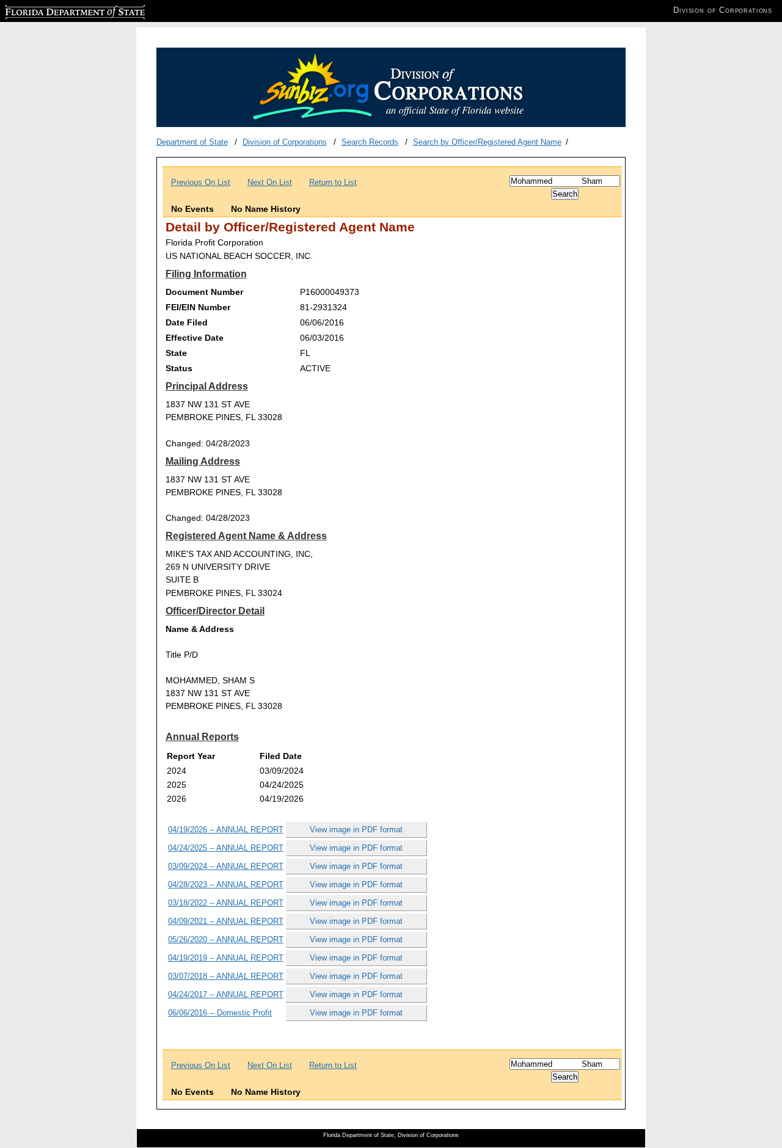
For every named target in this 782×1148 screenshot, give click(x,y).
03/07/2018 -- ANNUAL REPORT (225, 976)
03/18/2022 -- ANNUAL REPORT (225, 902)
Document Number (204, 292)
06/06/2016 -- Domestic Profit (220, 1012)
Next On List (269, 182)
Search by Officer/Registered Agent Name (487, 142)
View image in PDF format (356, 829)
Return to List (333, 182)
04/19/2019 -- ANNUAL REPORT (225, 957)
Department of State (192, 142)
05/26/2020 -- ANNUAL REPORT (225, 939)
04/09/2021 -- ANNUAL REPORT (225, 921)
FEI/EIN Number (198, 307)
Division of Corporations (285, 142)
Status (179, 368)
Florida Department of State (54, 10)
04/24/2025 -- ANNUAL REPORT (225, 847)
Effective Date (195, 338)
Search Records (370, 142)
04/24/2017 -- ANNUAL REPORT (225, 994)
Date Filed (187, 322)
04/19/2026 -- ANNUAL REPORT (225, 829)
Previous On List (200, 182)
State (176, 353)
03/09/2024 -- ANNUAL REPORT (225, 866)
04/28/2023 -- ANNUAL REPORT (225, 884)
